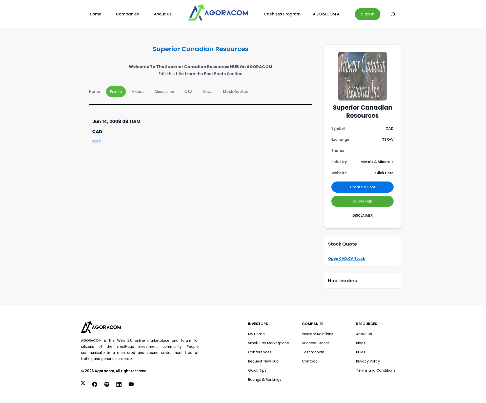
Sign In (367, 14)
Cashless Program (282, 14)
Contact (309, 361)
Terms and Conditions (375, 370)
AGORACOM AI (326, 14)
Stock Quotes (235, 91)
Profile (116, 91)
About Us (163, 14)
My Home (256, 333)
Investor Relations (317, 333)
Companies (127, 14)
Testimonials (313, 352)
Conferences (259, 352)
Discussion (164, 91)
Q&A (188, 91)
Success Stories (316, 343)
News (208, 91)
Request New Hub (263, 361)
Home (95, 14)
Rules (360, 352)
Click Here (384, 172)
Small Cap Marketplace (268, 343)
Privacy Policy (368, 361)
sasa (96, 141)
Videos (138, 91)
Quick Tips (257, 370)
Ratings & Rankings (264, 379)
